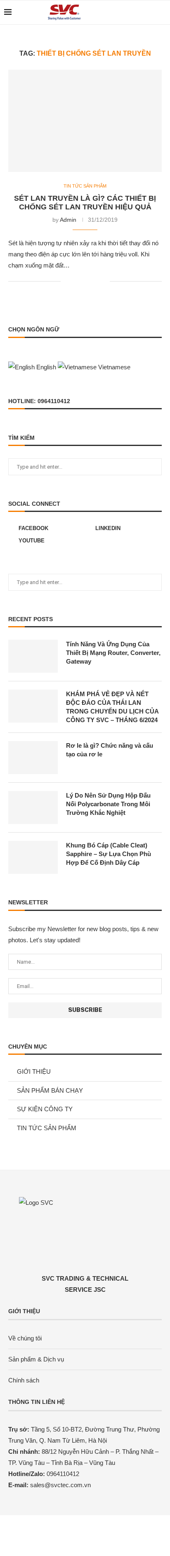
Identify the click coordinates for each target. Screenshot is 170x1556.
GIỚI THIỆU (34, 1071)
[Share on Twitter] (86, 281)
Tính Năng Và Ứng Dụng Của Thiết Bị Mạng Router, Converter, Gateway (113, 653)
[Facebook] (132, 12)
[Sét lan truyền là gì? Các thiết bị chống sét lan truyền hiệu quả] (85, 121)
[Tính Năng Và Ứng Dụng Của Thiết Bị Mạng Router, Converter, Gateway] (33, 656)
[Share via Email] (103, 281)
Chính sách (23, 1380)
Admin (68, 219)
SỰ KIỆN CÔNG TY (45, 1108)
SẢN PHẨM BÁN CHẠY (50, 1090)
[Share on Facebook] (77, 281)
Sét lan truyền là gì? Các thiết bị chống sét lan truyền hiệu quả (85, 202)
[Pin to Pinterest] (94, 281)
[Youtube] (149, 12)
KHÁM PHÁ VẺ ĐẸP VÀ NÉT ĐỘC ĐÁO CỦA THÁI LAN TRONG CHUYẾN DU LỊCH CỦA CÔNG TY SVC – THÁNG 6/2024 (112, 706)
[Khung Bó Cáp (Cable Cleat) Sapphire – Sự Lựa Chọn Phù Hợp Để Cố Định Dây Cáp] (33, 857)
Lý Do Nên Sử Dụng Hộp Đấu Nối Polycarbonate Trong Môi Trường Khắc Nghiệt (108, 804)
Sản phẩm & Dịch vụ (36, 1359)
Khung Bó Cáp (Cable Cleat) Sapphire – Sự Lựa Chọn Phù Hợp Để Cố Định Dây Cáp (108, 854)
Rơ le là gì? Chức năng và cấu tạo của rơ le (109, 750)
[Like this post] (67, 281)
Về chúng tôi (25, 1338)
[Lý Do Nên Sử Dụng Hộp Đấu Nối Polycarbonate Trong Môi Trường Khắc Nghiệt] (33, 807)
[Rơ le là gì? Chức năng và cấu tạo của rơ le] (33, 757)
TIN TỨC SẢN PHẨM (85, 185)
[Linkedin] (140, 12)
